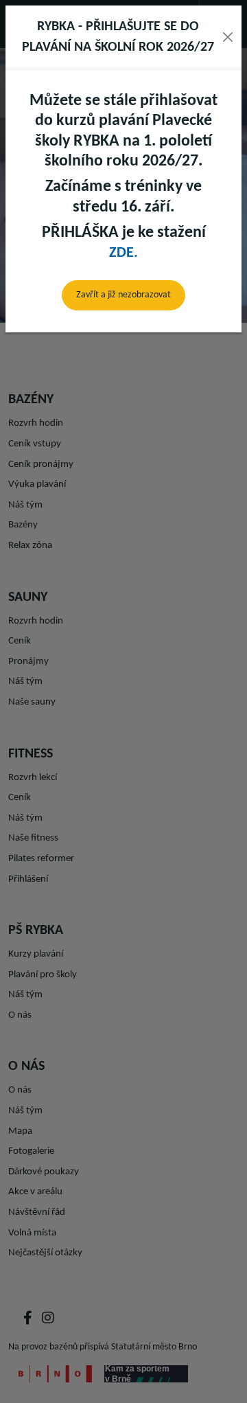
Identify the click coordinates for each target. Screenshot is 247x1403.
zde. (123, 253)
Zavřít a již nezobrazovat (123, 295)
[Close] (228, 37)
